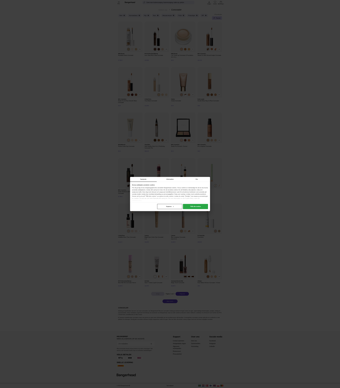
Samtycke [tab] (143, 179)
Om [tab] (197, 179)
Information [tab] (170, 179)
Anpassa (168, 206)
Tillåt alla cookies (195, 206)
